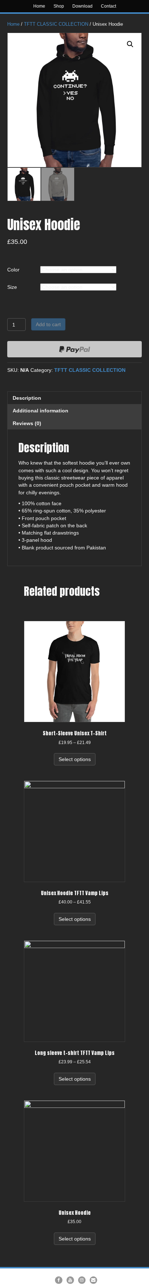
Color (13, 270)
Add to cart (48, 324)
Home (39, 6)
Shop (59, 6)
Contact (108, 6)
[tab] (74, 397)
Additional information (40, 411)
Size (12, 287)
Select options (75, 759)
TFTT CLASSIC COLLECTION (56, 24)
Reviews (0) (27, 423)
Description (27, 398)
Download (82, 6)
